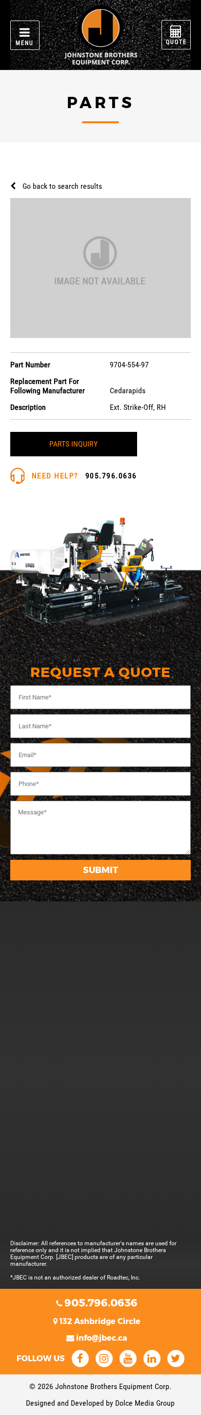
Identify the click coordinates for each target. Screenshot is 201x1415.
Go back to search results (62, 186)
